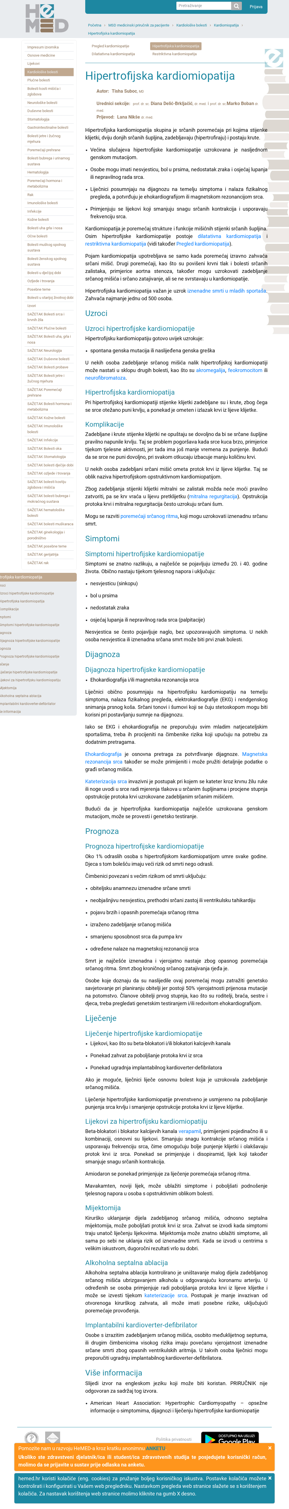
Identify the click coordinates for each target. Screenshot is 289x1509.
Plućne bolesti (38, 80)
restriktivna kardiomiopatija (115, 244)
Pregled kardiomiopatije (110, 46)
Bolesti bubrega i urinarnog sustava (48, 161)
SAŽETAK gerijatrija (42, 554)
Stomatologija (38, 119)
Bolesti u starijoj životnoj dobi (50, 297)
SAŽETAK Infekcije (42, 440)
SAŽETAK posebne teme (47, 546)
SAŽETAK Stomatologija (46, 457)
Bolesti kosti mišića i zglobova (43, 91)
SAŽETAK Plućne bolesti (46, 328)
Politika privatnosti (174, 1439)
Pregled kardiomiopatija (202, 244)
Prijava (256, 6)
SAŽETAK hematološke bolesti (46, 513)
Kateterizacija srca (106, 781)
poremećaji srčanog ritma (149, 516)
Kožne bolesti (38, 219)
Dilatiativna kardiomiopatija (113, 54)
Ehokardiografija (103, 754)
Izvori (31, 306)
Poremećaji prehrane (43, 150)
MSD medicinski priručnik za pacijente (138, 25)
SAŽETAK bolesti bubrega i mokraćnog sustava (48, 499)
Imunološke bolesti (42, 203)
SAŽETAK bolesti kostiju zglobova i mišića (46, 484)
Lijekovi (33, 63)
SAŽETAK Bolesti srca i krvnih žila (45, 317)
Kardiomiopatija (226, 25)
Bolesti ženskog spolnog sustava (46, 261)
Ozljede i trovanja (40, 281)
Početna (94, 25)
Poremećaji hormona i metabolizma (44, 183)
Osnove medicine (41, 55)
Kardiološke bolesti (191, 25)
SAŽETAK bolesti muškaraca (50, 524)
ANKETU (155, 1448)
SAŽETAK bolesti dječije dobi (50, 465)
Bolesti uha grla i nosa (44, 228)
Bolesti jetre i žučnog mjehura (43, 139)
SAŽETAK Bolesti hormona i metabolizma (49, 406)
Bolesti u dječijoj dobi (44, 273)
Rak (30, 195)
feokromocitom (245, 370)
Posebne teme (39, 289)
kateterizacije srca (165, 1295)
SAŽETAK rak (38, 563)
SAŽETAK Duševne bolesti (48, 359)
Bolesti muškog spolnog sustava (46, 247)
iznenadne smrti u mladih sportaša (226, 291)
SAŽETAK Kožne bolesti (46, 418)
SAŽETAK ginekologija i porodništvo (46, 535)
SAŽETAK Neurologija (44, 350)
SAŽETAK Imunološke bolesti (45, 429)
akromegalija (210, 370)
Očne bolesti (37, 236)
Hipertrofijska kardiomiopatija (111, 33)
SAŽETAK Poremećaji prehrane (44, 392)
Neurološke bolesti (42, 103)
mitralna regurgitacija (213, 496)
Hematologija (38, 172)
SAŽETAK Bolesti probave (47, 367)
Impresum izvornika (43, 47)
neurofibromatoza (105, 378)
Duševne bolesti (40, 111)
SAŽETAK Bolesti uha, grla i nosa (49, 339)
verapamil (190, 1131)
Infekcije (34, 211)
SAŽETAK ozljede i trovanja (48, 473)
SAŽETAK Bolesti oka (44, 448)
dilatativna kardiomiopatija (229, 236)
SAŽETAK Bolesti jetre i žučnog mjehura (45, 378)
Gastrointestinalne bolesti (47, 127)
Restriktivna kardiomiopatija (174, 54)
